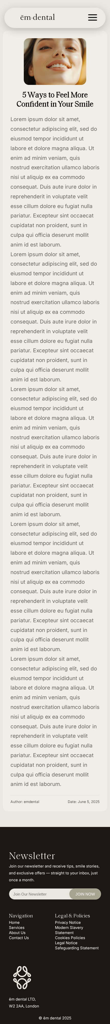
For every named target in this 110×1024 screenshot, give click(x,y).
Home (14, 922)
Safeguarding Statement (77, 947)
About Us (17, 932)
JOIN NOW (85, 894)
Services (17, 927)
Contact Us (19, 937)
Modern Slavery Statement (69, 930)
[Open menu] (92, 23)
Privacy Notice (68, 922)
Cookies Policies (70, 937)
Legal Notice (66, 942)
